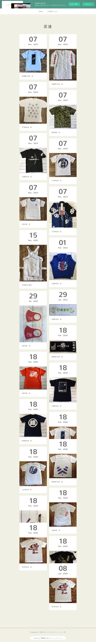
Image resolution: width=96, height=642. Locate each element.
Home (41, 11)
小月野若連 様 (56, 180)
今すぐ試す (74, 4)
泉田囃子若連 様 (57, 482)
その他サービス (52, 11)
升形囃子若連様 (27, 285)
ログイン (88, 4)
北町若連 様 (26, 224)
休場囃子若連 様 (27, 76)
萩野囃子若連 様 (57, 357)
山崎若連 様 (56, 530)
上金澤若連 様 (27, 490)
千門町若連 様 (27, 127)
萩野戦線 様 (56, 132)
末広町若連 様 (27, 567)
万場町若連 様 (27, 177)
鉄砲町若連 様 (27, 441)
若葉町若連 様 (56, 319)
